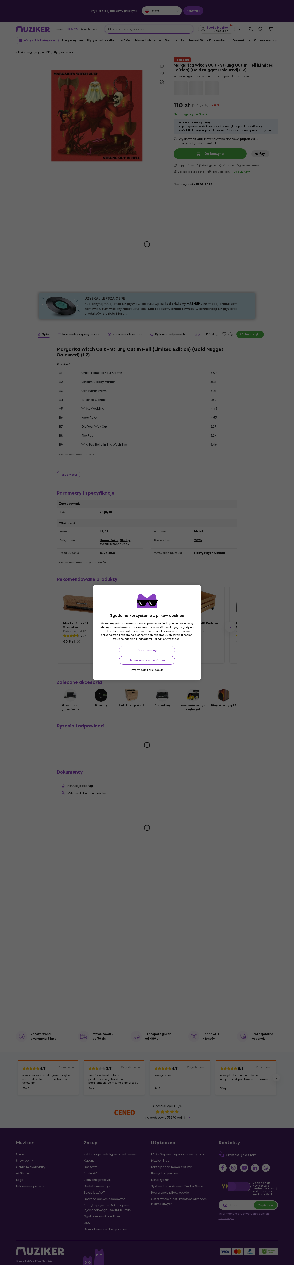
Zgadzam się (147, 650)
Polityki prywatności (166, 639)
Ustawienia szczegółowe (147, 660)
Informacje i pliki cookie (147, 670)
